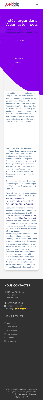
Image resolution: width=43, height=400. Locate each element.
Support (11, 337)
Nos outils (12, 341)
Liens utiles (13, 316)
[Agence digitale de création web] (8, 394)
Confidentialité (21, 394)
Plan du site (12, 326)
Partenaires (12, 330)
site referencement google (20, 197)
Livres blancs (13, 334)
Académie (11, 323)
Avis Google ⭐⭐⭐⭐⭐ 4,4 (17, 308)
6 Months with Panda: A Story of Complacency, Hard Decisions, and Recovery (21, 218)
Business (18, 62)
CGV (26, 397)
